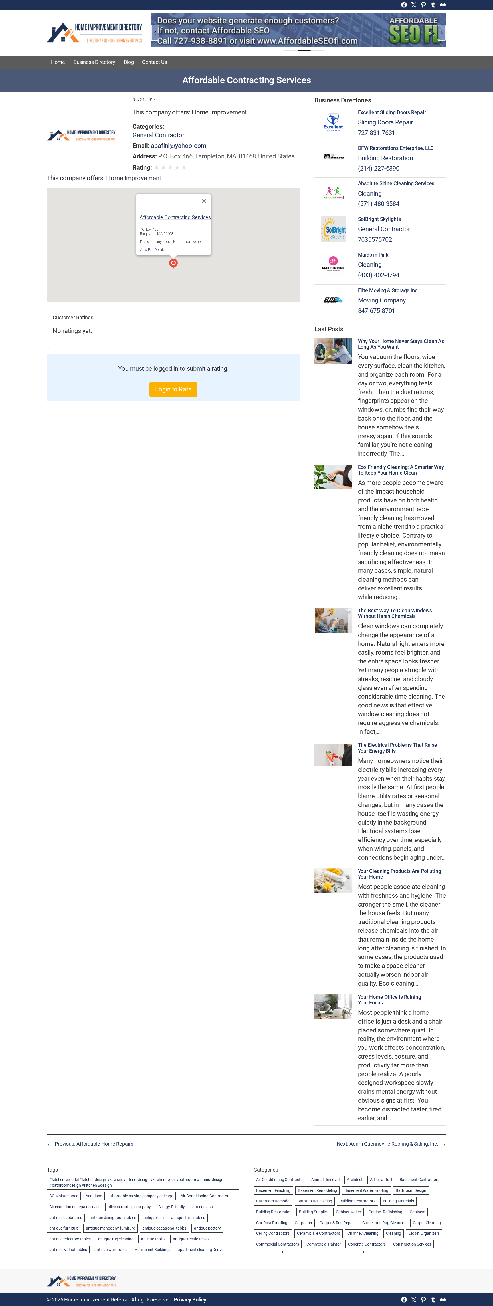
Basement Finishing (273, 1190)
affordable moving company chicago (141, 1196)
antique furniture (63, 1228)
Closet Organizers (424, 1233)
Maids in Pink (373, 255)
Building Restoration (385, 158)
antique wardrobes (110, 1249)
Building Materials (398, 1201)
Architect (355, 1179)
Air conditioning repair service (74, 1206)
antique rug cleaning (116, 1239)
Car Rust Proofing (271, 1222)
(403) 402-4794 (379, 275)
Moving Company (382, 300)
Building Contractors (357, 1201)
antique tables (153, 1239)
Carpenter (303, 1222)
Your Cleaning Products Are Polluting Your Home (399, 874)
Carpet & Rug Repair (337, 1222)
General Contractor (158, 135)
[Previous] (155, 33)
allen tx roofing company (129, 1206)
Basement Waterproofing (366, 1190)
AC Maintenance (63, 1196)
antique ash (202, 1206)
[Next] (442, 33)
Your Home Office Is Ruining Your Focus (389, 1000)
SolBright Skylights (379, 219)
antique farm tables (188, 1217)
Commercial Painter (323, 1244)
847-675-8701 (376, 310)
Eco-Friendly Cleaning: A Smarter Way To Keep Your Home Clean (401, 470)
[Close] (204, 201)
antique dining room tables (113, 1217)
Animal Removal (325, 1179)
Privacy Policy (190, 1300)
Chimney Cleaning (363, 1233)
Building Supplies (313, 1212)
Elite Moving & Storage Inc (387, 290)
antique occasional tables (164, 1228)
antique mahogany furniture (110, 1228)
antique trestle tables (191, 1239)
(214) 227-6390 (379, 168)
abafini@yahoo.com (178, 145)
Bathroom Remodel (273, 1201)
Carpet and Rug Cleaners (384, 1222)
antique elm (154, 1217)
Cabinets (417, 1212)
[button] (173, 264)
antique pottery (207, 1228)
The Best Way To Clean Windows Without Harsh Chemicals (395, 613)
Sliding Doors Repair (385, 122)
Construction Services (412, 1244)
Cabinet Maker (348, 1212)
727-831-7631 (376, 132)
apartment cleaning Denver (201, 1249)
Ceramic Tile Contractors (318, 1233)
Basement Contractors (419, 1179)
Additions (94, 1196)
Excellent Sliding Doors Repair (392, 112)
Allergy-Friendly (171, 1206)
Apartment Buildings (152, 1249)
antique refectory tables (70, 1239)
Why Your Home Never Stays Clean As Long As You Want (401, 344)
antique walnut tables (68, 1249)
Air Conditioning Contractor (204, 1196)
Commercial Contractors (277, 1244)
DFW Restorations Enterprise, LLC (396, 148)
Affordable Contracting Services (175, 217)
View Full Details (152, 249)
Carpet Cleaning (427, 1222)
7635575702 (375, 239)
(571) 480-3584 (379, 203)
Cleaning (370, 193)
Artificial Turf (381, 1179)
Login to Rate (173, 389)
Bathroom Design (411, 1190)
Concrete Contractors (367, 1244)
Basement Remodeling (317, 1190)
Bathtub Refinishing (314, 1201)
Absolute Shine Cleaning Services (396, 183)
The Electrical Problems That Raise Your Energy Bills (397, 748)
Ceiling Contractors (273, 1233)
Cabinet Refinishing (385, 1212)
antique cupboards (65, 1217)
